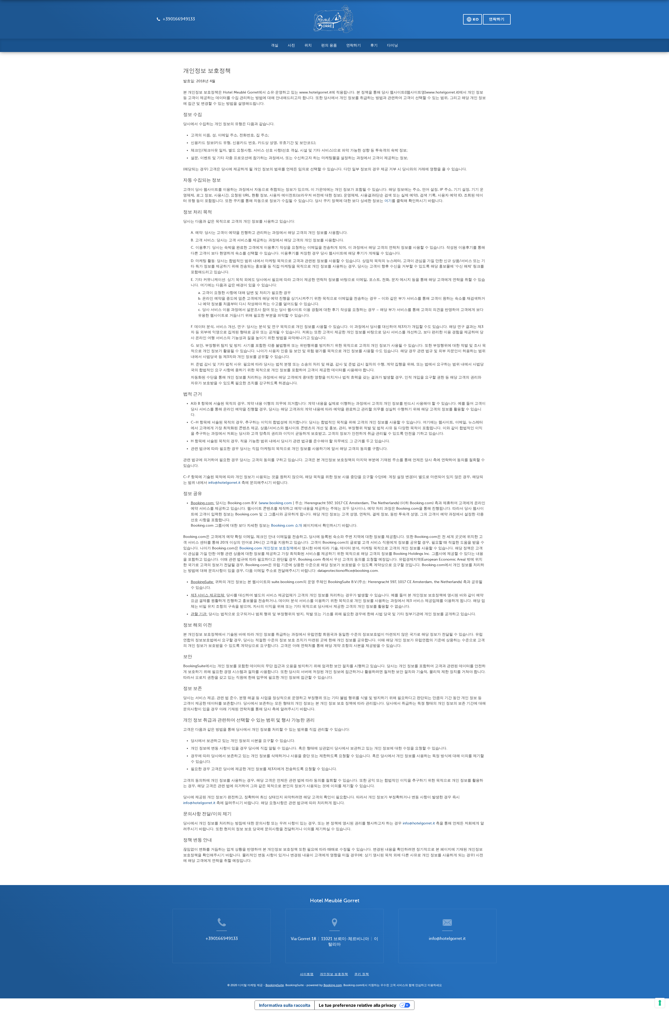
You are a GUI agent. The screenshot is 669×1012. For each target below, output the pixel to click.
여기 (388, 201)
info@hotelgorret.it (224, 482)
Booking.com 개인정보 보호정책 (266, 548)
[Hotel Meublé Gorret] (333, 21)
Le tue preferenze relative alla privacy (357, 1005)
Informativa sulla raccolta (284, 1005)
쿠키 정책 (361, 974)
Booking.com (333, 985)
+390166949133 (221, 938)
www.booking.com (276, 503)
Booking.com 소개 (286, 525)
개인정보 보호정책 (334, 974)
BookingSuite (275, 985)
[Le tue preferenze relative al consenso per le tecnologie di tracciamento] (660, 1003)
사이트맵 (307, 974)
